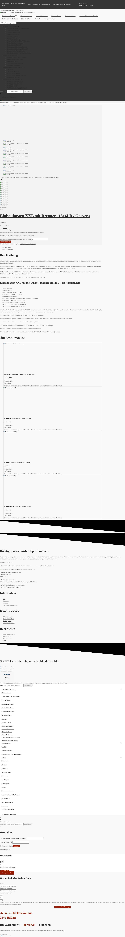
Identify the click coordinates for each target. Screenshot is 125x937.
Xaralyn (4, 272)
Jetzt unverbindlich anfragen (62, 907)
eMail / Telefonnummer (6, 888)
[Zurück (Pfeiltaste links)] (0, 209)
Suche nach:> (3, 91)
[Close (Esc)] (0, 207)
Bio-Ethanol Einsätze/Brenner (31, 102)
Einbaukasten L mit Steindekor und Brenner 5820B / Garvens (19, 374)
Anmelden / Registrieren (9, 97)
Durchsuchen (27, 91)
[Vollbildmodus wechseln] (2, 934)
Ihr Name (2, 884)
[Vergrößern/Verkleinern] (0, 934)
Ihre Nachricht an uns (5, 893)
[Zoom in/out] (5, 207)
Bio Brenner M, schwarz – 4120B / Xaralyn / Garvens (17, 418)
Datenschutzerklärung (35, 565)
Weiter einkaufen (4, 870)
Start (1, 102)
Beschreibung (7, 247)
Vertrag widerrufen (7, 873)
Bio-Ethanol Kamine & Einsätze (14, 102)
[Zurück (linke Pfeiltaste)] (0, 936)
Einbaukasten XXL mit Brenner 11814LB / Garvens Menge (15, 239)
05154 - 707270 (83, 3)
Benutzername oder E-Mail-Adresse (13, 838)
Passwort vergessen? (5, 849)
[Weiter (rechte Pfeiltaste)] (2, 936)
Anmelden (16, 846)
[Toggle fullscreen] (4, 207)
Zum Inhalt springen (18, 10)
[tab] (52, 247)
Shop (4, 102)
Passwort (6, 842)
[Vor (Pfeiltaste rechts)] (2, 209)
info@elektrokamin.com (10, 579)
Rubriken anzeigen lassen (9, 23)
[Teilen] (4, 934)
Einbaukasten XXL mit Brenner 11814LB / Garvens (45, 215)
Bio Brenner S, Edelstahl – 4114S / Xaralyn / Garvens (17, 506)
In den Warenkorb (5, 241)
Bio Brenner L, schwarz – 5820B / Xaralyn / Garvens (16, 462)
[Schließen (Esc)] (5, 934)
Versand (5, 228)
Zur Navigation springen (6, 10)
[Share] (2, 207)
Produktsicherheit (8, 249)
